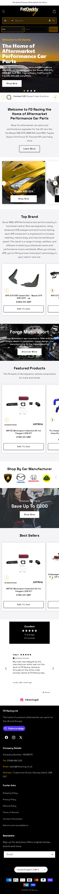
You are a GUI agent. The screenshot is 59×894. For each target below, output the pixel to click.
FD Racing (33, 890)
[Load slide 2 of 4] (28, 91)
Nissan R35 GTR (23, 191)
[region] (29, 669)
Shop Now (11, 71)
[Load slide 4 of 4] (34, 91)
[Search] (53, 20)
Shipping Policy (10, 793)
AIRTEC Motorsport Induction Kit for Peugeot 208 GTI (23, 432)
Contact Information (13, 819)
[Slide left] (3, 97)
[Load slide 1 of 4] (24, 91)
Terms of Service (11, 812)
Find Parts (53, 29)
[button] (3, 11)
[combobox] (29, 20)
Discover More (29, 352)
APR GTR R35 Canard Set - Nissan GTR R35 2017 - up (23, 297)
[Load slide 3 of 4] (31, 91)
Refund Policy (9, 806)
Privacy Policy (9, 799)
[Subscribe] (52, 854)
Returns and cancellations (15, 825)
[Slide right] (55, 97)
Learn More (29, 148)
